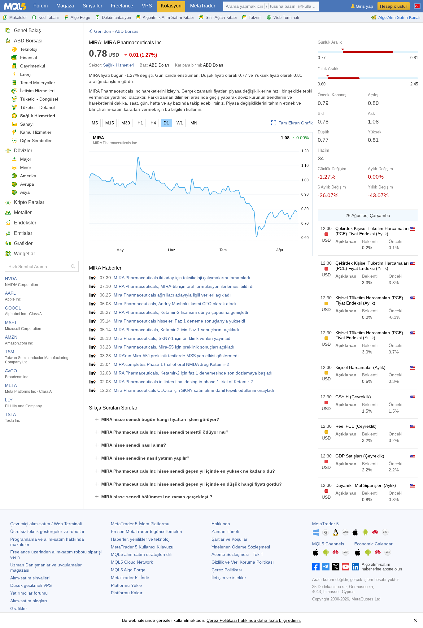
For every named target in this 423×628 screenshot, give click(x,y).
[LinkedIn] (355, 566)
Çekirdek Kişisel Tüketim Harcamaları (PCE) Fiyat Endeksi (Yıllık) (372, 266)
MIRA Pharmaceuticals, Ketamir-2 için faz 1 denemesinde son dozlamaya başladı (193, 372)
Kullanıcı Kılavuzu (142, 546)
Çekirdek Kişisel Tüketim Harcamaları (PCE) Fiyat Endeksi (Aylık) (372, 231)
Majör (25, 159)
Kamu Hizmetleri (36, 132)
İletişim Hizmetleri (37, 90)
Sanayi (26, 124)
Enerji (25, 74)
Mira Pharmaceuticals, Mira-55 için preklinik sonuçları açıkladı (174, 346)
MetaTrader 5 (325, 523)
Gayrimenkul (32, 65)
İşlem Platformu (140, 523)
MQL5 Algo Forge (128, 569)
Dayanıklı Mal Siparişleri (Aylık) (365, 485)
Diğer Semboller (36, 140)
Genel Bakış (27, 30)
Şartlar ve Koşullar (229, 539)
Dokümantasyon (116, 17)
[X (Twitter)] (335, 566)
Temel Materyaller (37, 82)
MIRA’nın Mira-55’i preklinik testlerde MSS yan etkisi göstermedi (176, 355)
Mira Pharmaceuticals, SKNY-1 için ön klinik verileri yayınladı (173, 338)
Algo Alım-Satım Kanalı (399, 17)
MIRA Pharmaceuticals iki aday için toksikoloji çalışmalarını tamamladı (182, 277)
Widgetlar (24, 253)
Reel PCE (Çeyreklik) (356, 426)
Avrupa (27, 184)
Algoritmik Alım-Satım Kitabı (168, 17)
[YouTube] (345, 566)
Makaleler (18, 17)
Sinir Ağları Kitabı (221, 17)
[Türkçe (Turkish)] (417, 4)
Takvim (255, 17)
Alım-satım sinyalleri (30, 577)
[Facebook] (316, 566)
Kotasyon (171, 5)
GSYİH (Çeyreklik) (353, 396)
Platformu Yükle (126, 585)
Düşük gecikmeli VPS (31, 585)
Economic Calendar (373, 543)
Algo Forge (80, 17)
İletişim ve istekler (229, 577)
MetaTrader (202, 5)
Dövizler (23, 150)
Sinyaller (92, 5)
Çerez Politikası (227, 569)
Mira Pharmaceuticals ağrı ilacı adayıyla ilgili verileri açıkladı (172, 294)
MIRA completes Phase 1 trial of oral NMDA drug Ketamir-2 (171, 364)
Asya (25, 192)
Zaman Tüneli (225, 531)
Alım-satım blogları (28, 600)
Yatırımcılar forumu (29, 593)
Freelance (122, 5)
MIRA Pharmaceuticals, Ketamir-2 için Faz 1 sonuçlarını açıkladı (176, 329)
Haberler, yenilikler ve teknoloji (140, 539)
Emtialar (23, 233)
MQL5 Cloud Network (132, 562)
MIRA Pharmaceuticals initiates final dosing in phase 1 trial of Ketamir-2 (183, 381)
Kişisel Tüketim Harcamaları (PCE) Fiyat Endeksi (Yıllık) (369, 335)
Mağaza (65, 5)
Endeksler (25, 222)
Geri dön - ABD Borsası (117, 31)
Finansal (28, 57)
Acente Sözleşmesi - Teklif (237, 554)
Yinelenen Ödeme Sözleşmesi (241, 546)
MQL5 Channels (328, 543)
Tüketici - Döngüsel (39, 99)
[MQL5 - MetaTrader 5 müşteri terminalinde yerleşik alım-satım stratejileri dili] (15, 6)
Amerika (28, 175)
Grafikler (23, 243)
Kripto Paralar (29, 202)
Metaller (23, 212)
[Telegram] (325, 566)
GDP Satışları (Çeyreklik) (359, 455)
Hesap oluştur (393, 6)
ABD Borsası (28, 40)
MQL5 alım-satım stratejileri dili (141, 554)
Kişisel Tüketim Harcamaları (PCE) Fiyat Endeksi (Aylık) (369, 300)
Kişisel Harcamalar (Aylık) (360, 367)
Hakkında (221, 523)
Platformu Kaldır (126, 592)
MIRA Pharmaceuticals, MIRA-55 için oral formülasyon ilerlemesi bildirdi (183, 286)
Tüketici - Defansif (37, 107)
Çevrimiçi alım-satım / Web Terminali (46, 523)
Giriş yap (364, 6)
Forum (40, 5)
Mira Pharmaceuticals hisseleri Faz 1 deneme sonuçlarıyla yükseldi (179, 320)
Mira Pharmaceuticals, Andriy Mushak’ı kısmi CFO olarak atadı (175, 303)
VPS (147, 5)
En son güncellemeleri (146, 531)
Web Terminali (286, 17)
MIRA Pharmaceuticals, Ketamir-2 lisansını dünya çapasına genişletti (181, 312)
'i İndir (130, 577)
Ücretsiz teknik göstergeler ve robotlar (47, 531)
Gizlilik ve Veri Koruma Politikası (243, 562)
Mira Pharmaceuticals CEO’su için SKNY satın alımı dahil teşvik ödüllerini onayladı (194, 390)
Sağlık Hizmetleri (37, 115)
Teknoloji (28, 49)
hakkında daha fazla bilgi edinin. (269, 620)
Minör (25, 167)
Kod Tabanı (48, 17)
